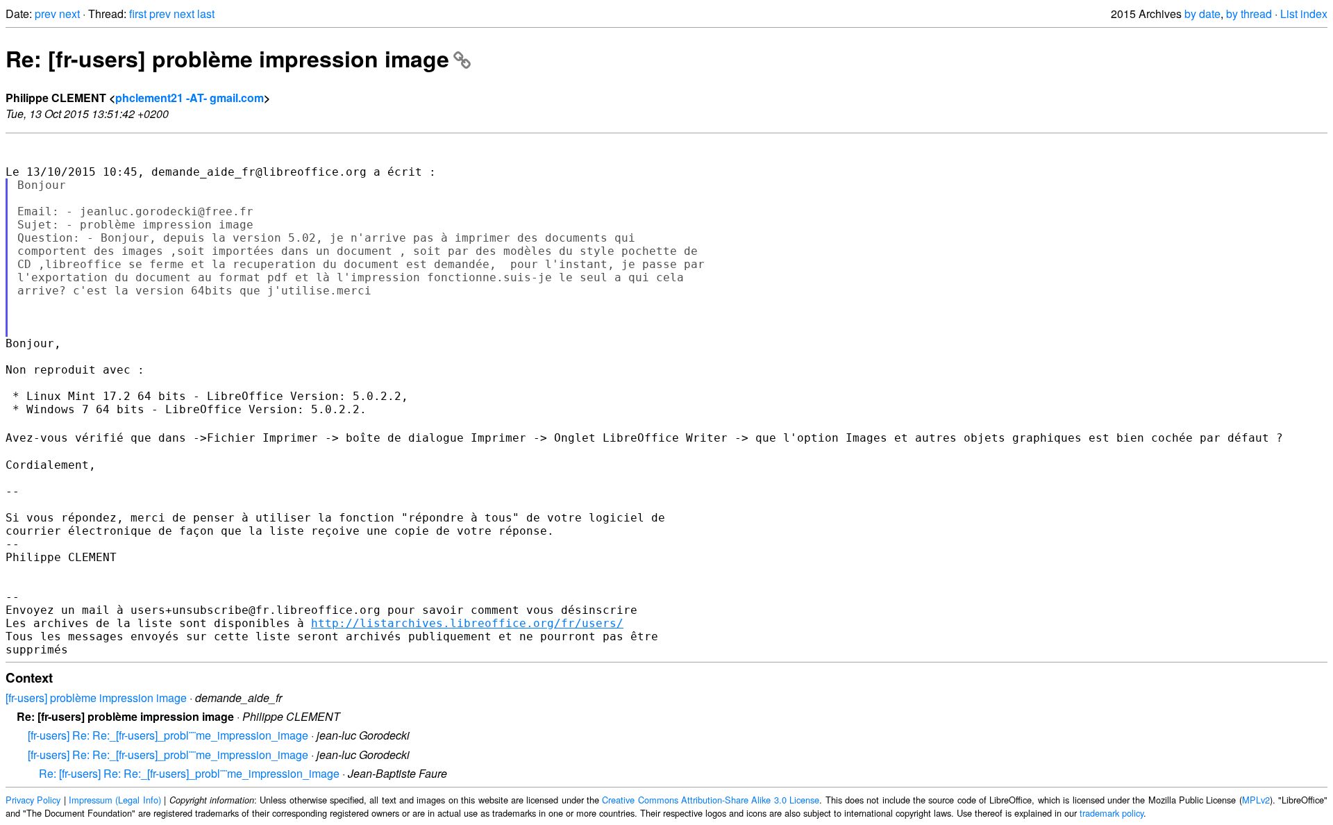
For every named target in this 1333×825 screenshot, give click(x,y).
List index (1303, 14)
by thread (1249, 14)
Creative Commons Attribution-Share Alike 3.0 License (710, 799)
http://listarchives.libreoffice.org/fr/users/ (467, 623)
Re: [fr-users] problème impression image (227, 58)
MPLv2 (1256, 799)
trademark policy (1111, 812)
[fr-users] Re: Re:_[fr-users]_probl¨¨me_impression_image (168, 735)
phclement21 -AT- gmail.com (189, 98)
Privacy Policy (33, 799)
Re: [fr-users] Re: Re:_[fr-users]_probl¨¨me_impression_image (189, 773)
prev (45, 14)
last (206, 14)
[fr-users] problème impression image (96, 698)
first (137, 14)
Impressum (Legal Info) (115, 799)
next (69, 14)
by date (1202, 14)
